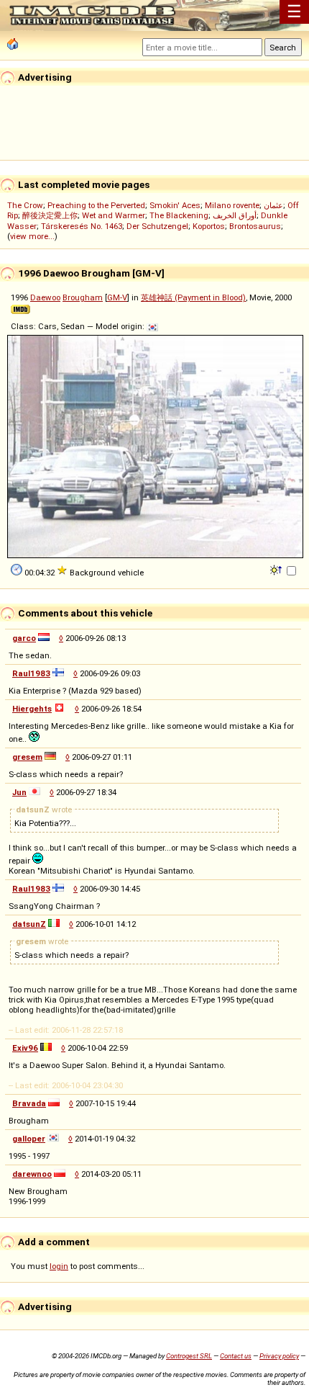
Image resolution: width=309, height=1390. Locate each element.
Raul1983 (31, 673)
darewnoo (32, 1174)
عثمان (273, 205)
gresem (27, 757)
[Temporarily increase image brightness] (277, 569)
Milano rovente (232, 205)
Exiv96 (25, 1048)
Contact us (236, 1356)
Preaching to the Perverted (96, 205)
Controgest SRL (189, 1356)
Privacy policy (279, 1356)
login (59, 1266)
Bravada (29, 1103)
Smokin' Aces (174, 205)
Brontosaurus (255, 226)
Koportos (209, 226)
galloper (28, 1139)
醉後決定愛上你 (50, 215)
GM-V (117, 297)
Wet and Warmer (113, 215)
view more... (32, 236)
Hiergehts (32, 709)
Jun (19, 792)
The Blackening (178, 215)
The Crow (25, 205)
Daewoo (45, 297)
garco (24, 638)
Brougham (83, 297)
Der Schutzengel (157, 226)
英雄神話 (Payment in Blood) (193, 297)
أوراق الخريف (235, 215)
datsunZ (29, 924)
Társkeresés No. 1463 (81, 226)
